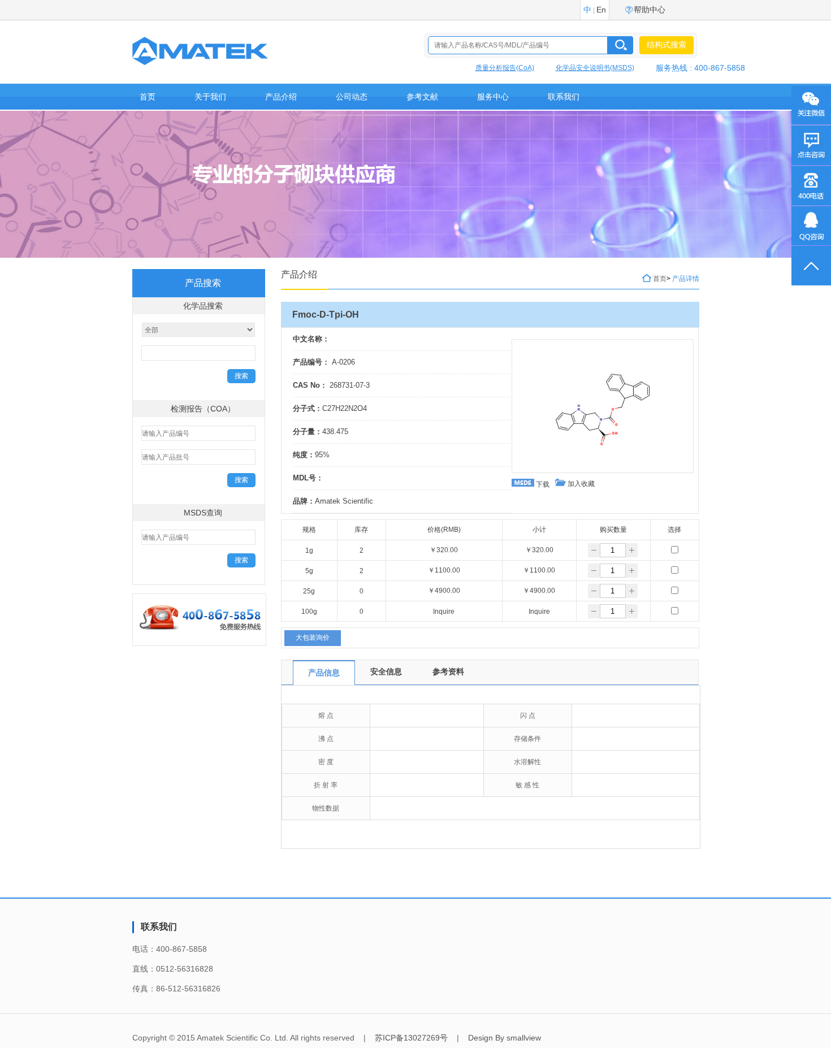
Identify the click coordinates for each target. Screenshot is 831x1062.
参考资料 (448, 671)
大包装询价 (313, 637)
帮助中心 (649, 9)
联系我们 (563, 96)
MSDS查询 (203, 512)
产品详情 (685, 279)
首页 (147, 96)
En (601, 9)
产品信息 (324, 672)
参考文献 (422, 96)
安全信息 (386, 671)
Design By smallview (504, 1037)
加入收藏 (580, 484)
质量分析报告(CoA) (504, 68)
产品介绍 (281, 96)
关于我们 (210, 96)
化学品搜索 (203, 305)
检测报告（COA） (203, 408)
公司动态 (351, 96)
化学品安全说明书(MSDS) (595, 68)
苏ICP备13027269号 (411, 1037)
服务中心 (493, 96)
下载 (541, 484)
